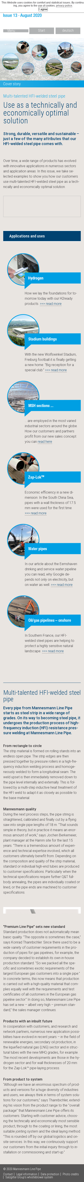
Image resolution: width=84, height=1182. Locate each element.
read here (45, 442)
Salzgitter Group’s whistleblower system (29, 1177)
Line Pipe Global (42, 16)
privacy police (64, 5)
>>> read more (51, 304)
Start (41, 30)
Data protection (50, 1174)
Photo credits (71, 1174)
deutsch (68, 30)
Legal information (26, 1174)
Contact (8, 1174)
